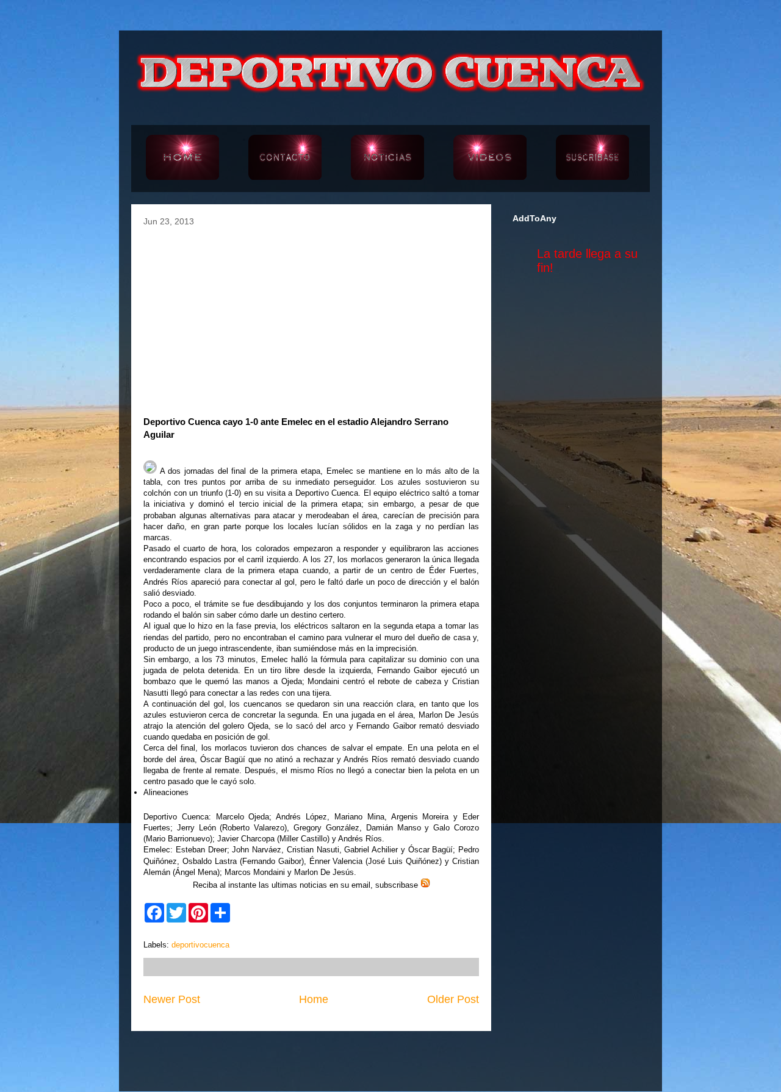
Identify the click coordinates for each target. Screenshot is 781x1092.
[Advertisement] (311, 317)
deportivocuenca (200, 944)
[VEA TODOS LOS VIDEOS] (490, 158)
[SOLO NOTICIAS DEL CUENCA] (387, 158)
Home (313, 999)
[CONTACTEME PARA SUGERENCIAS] (285, 158)
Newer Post (171, 999)
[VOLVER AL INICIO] (182, 158)
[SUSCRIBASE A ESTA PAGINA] (592, 158)
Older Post (453, 999)
